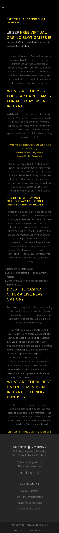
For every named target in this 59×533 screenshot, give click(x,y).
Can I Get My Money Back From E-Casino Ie (29, 432)
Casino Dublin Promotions (29, 156)
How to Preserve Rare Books (30, 497)
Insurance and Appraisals (29, 503)
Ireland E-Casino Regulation (29, 152)
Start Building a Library (30, 508)
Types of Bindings (29, 491)
